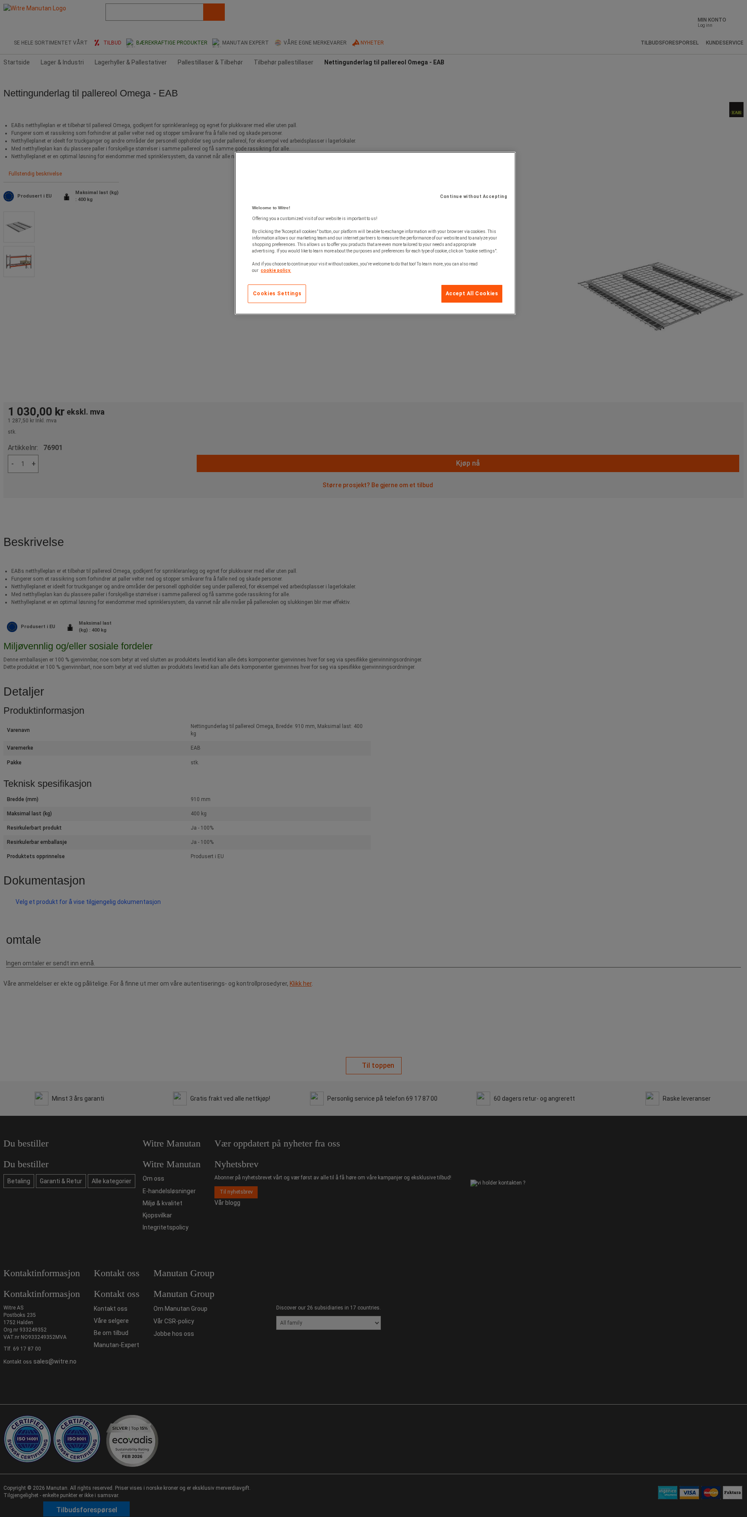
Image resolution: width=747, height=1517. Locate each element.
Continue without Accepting (473, 196)
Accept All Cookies (472, 294)
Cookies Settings (277, 294)
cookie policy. (276, 270)
